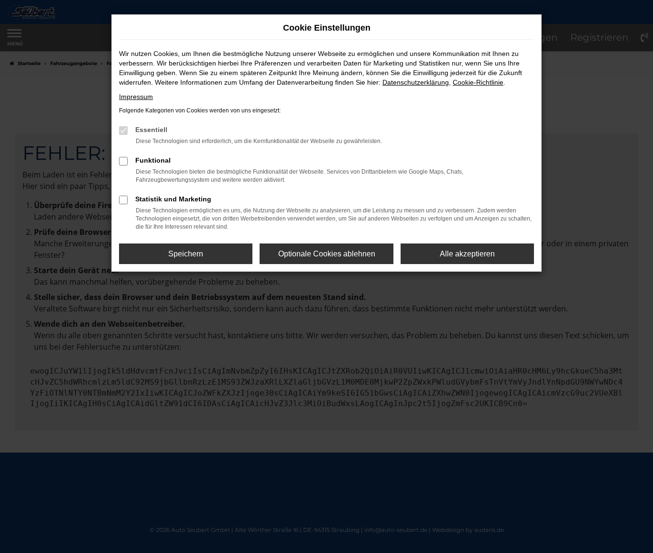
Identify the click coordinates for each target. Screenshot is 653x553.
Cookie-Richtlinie (478, 82)
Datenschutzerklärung (415, 82)
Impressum (136, 96)
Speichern (185, 254)
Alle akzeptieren (467, 254)
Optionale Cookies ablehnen (326, 254)
